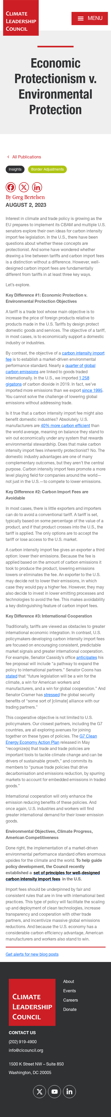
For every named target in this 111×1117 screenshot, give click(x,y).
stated (11, 676)
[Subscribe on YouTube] (54, 1091)
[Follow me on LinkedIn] (69, 1091)
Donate (70, 1010)
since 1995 (92, 391)
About (68, 982)
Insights (15, 170)
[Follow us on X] (39, 1091)
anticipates (86, 658)
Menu (95, 18)
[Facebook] (11, 187)
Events (69, 991)
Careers (70, 1000)
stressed (52, 695)
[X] (24, 187)
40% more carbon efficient (65, 426)
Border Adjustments (47, 170)
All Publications (26, 157)
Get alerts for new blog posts (32, 955)
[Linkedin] (37, 187)
